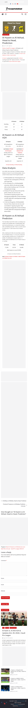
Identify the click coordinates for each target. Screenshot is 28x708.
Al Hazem (4, 58)
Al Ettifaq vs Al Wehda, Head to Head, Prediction (14, 501)
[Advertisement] (14, 78)
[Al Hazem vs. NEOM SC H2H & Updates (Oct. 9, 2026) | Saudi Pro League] (5, 681)
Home (3, 48)
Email (2, 584)
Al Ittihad (21, 58)
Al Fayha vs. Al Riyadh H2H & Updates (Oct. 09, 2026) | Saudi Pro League (18, 671)
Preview (7, 627)
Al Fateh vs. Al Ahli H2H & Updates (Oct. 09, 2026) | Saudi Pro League (13, 633)
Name (2, 578)
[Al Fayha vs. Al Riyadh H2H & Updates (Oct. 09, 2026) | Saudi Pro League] (5, 672)
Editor (11, 45)
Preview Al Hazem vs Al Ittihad (11, 256)
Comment (4, 560)
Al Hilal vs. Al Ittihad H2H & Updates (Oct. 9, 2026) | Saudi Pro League (18, 688)
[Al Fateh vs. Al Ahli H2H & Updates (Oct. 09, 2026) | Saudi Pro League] (14, 619)
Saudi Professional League (14, 61)
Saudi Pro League (6, 34)
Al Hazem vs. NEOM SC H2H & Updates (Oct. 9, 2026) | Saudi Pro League (18, 680)
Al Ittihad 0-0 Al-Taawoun (20, 150)
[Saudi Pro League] (2, 14)
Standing (10, 164)
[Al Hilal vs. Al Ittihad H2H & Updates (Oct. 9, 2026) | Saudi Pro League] (5, 689)
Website (3, 591)
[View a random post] (25, 14)
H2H (3, 627)
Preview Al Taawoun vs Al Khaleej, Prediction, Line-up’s (14, 505)
